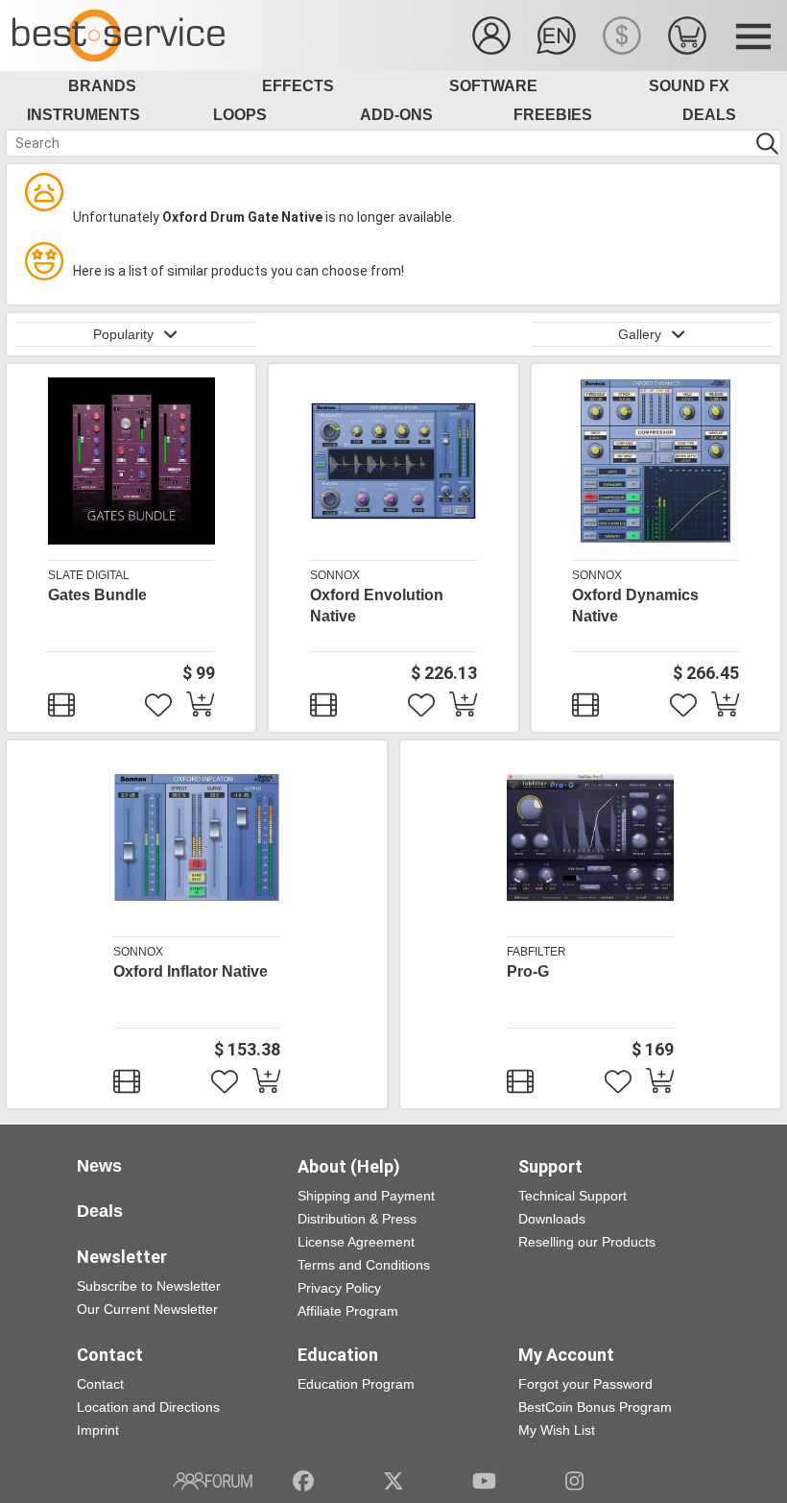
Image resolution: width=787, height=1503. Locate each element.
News (99, 1166)
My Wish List (556, 1430)
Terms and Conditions (364, 1265)
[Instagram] (574, 1480)
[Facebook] (303, 1480)
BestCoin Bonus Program (595, 1407)
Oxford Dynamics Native (635, 605)
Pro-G (528, 971)
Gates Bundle (97, 595)
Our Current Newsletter (147, 1309)
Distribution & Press (357, 1218)
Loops (240, 115)
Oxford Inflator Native (190, 971)
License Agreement (356, 1241)
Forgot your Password (585, 1384)
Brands (102, 86)
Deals (709, 115)
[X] (394, 1480)
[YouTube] (484, 1480)
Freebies (552, 115)
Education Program (356, 1384)
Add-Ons (396, 115)
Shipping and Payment (366, 1195)
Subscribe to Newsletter (149, 1286)
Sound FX (689, 86)
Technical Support (572, 1195)
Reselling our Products (587, 1241)
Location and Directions (148, 1407)
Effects (298, 86)
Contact (100, 1384)
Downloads (551, 1218)
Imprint (98, 1430)
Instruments (83, 115)
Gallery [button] (639, 334)
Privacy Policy (339, 1288)
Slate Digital (89, 575)
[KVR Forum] (212, 1480)
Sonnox (335, 575)
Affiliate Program (348, 1311)
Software (493, 86)
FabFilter (536, 951)
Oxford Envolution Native (376, 605)
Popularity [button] (123, 334)
